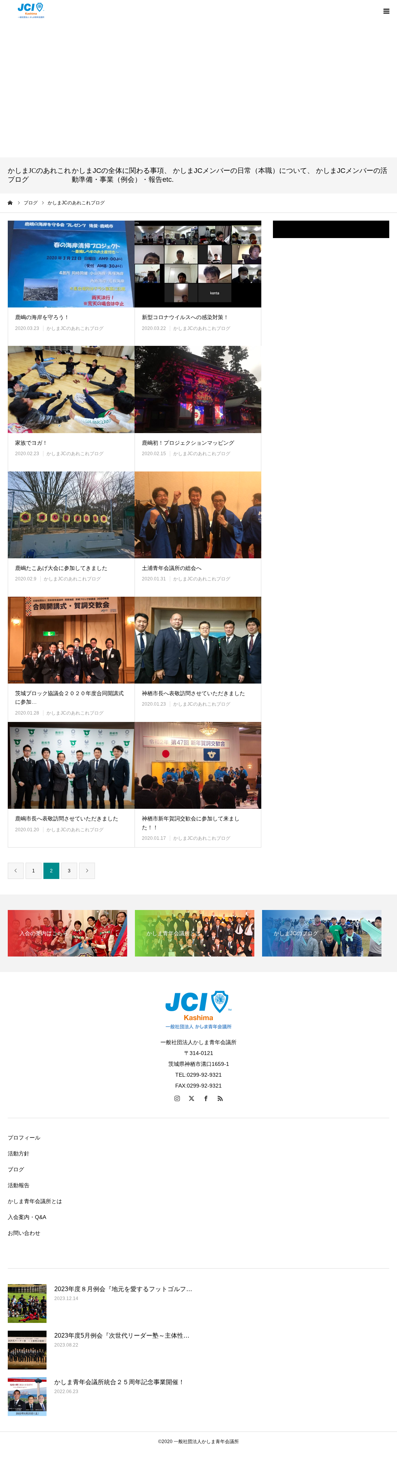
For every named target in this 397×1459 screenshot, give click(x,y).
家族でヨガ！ (31, 443)
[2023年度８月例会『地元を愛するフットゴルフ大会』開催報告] (27, 1303)
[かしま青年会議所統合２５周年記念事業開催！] (27, 1396)
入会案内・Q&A (27, 1217)
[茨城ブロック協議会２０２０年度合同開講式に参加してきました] (71, 640)
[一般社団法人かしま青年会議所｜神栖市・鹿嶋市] (31, 11)
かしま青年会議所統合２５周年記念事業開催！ (119, 1382)
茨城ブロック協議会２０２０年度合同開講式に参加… (69, 697)
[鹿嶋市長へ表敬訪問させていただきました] (71, 765)
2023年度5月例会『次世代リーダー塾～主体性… (122, 1335)
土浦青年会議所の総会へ (172, 568)
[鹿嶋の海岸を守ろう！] (71, 264)
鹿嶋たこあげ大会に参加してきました (61, 568)
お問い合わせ (24, 1233)
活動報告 (18, 1185)
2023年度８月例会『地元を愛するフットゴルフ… (123, 1289)
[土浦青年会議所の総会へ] (198, 514)
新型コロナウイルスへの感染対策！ (185, 317)
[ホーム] (10, 202)
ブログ (16, 1169)
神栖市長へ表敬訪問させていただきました (193, 693)
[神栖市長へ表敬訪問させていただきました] (198, 640)
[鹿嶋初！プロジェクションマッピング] (198, 389)
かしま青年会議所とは (35, 1201)
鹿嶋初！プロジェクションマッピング (188, 443)
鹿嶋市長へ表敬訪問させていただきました (66, 818)
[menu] (386, 11)
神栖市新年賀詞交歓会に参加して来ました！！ (191, 822)
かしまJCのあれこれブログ (75, 328)
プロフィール (24, 1137)
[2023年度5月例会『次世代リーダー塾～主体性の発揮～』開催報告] (27, 1350)
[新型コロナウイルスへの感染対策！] (198, 264)
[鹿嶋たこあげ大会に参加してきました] (71, 514)
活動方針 (18, 1153)
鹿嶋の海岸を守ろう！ (42, 317)
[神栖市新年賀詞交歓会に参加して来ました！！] (198, 765)
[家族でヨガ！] (71, 389)
